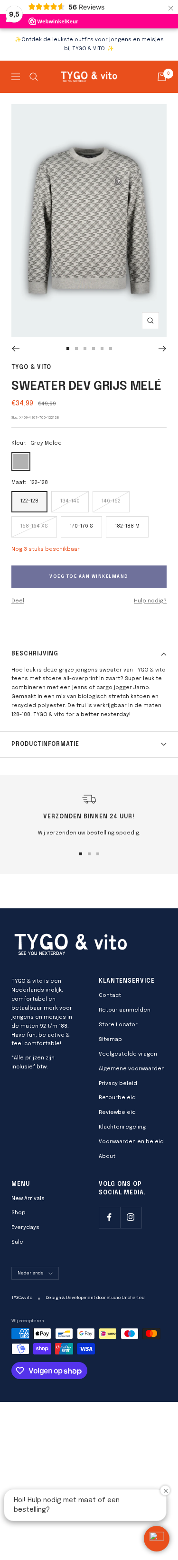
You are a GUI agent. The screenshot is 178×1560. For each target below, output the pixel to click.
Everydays (25, 1227)
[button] (156, 1538)
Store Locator (118, 1025)
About (107, 1156)
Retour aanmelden (124, 1010)
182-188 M (127, 526)
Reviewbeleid (117, 1112)
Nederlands (31, 1273)
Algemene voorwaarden (132, 1069)
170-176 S (81, 526)
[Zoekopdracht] (33, 76)
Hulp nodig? (150, 601)
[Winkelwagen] (162, 76)
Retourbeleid (117, 1098)
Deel (17, 601)
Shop (18, 1213)
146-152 (111, 501)
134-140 (70, 501)
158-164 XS (34, 526)
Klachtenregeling (122, 1127)
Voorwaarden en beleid (131, 1142)
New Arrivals (28, 1198)
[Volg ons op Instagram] (130, 1217)
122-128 (29, 501)
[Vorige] (15, 348)
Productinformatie (45, 744)
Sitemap (110, 1039)
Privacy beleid (118, 1083)
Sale (17, 1242)
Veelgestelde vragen (128, 1054)
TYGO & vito (31, 367)
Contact (110, 995)
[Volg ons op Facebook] (109, 1217)
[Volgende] (163, 348)
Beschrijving (34, 654)
